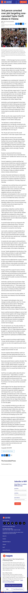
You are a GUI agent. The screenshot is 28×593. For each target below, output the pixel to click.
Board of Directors (6, 550)
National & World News (8, 451)
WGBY (4, 529)
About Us (4, 536)
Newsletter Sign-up (6, 541)
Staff (4, 547)
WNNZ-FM (16, 529)
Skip (7, 589)
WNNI (19, 529)
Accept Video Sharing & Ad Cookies (13, 585)
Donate (24, 2)
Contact (4, 538)
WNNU (12, 529)
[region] (14, 572)
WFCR (6, 529)
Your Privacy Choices (18, 589)
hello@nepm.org (6, 533)
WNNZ (9, 529)
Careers (4, 544)
